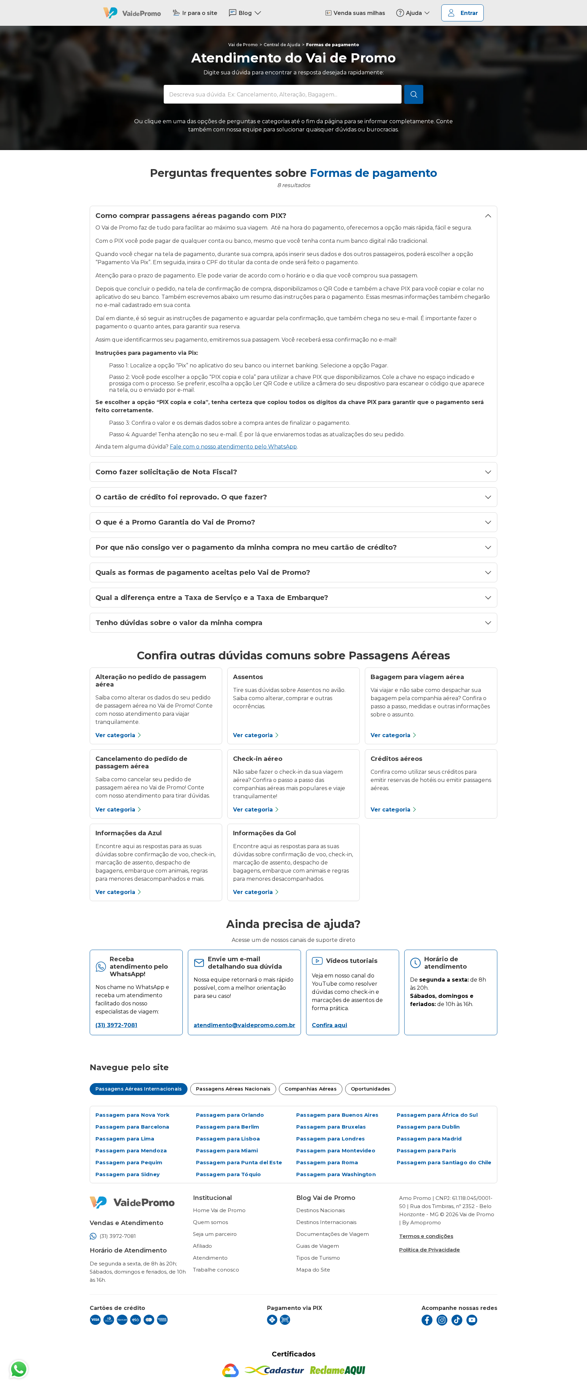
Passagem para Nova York (132, 1115)
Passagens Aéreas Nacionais (233, 1089)
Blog (245, 13)
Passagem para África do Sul (437, 1115)
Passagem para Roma (327, 1162)
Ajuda (414, 13)
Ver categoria (115, 735)
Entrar (469, 13)
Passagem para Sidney (127, 1174)
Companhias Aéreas (310, 1089)
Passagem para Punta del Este (239, 1162)
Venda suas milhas (359, 13)
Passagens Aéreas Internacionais (138, 1089)
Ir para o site (199, 13)
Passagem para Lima (125, 1138)
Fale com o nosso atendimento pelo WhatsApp (233, 446)
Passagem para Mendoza (131, 1150)
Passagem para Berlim (228, 1127)
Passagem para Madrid (429, 1138)
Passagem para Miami (227, 1150)
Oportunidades (370, 1089)
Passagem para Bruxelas (331, 1127)
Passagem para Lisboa (228, 1138)
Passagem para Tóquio (228, 1174)
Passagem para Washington (336, 1174)
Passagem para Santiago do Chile (444, 1162)
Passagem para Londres (330, 1138)
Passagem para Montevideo (335, 1150)
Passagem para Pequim (128, 1162)
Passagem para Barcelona (132, 1127)
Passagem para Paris (427, 1150)
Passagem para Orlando (230, 1115)
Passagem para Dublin (428, 1127)
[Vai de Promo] (132, 13)
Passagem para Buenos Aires (337, 1115)
